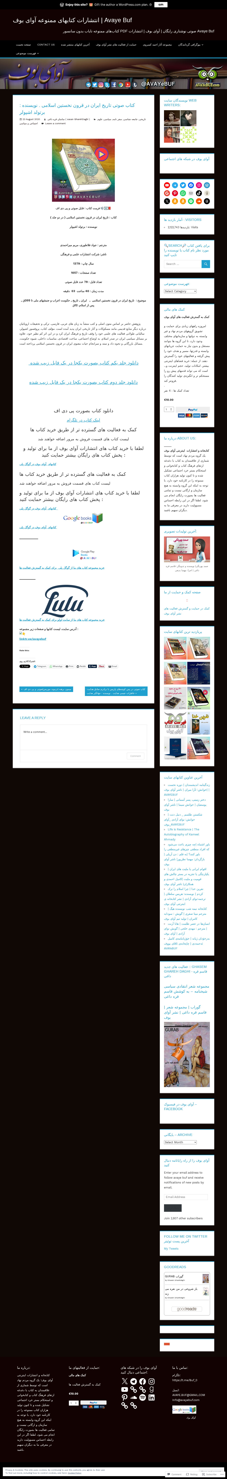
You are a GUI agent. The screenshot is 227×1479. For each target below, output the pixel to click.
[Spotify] (191, 201)
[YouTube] (125, 1389)
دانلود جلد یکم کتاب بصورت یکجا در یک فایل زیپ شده (83, 363)
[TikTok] (199, 193)
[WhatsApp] (183, 193)
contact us (46, 44)
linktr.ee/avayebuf (32, 639)
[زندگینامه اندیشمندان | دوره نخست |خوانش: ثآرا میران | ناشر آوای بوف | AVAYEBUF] (198, 674)
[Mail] (191, 193)
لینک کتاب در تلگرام (83, 420)
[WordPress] (207, 185)
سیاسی (107, 119)
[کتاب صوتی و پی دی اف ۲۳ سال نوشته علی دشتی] (198, 749)
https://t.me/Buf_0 (184, 1380)
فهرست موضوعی (26, 53)
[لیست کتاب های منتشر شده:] (175, 724)
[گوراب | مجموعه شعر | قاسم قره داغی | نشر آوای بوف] (187, 1086)
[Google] (167, 193)
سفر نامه (117, 119)
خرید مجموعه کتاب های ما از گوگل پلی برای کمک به (73, 567)
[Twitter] (183, 185)
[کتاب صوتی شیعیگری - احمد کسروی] (198, 649)
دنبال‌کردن (173, 1207)
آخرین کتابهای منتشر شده (75, 44)
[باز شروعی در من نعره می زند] (206, 1295)
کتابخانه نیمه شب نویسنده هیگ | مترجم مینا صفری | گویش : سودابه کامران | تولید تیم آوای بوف (185, 913)
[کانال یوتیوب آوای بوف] (167, 185)
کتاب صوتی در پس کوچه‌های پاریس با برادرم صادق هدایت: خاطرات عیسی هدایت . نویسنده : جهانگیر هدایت (115, 691)
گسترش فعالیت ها (30, 567)
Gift (161, 4)
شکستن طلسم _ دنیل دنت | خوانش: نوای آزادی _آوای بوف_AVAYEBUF (183, 819)
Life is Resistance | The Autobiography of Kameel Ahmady (181, 834)
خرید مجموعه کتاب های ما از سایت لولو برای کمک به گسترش (68, 619)
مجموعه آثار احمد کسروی (157, 44)
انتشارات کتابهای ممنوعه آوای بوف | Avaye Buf (72, 20)
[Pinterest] (175, 193)
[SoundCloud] (199, 201)
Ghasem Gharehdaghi (176, 1280)
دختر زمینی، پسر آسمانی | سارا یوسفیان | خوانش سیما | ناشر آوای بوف (185, 804)
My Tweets (171, 1248)
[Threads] (207, 201)
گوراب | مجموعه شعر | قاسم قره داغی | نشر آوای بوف (185, 1012)
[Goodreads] (207, 193)
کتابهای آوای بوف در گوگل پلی (37, 464)
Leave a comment (55, 123)
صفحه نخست (23, 44)
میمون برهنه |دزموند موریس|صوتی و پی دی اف (45, 690)
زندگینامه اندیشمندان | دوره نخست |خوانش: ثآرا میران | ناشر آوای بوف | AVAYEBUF (187, 790)
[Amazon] (175, 201)
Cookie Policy (74, 1473)
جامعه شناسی (130, 119)
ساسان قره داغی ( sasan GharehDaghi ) (69, 119)
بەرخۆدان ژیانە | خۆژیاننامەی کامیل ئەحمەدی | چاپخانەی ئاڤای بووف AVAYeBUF (187, 943)
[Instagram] (199, 185)
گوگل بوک (191, 1417)
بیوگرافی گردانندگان (189, 44)
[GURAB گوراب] (206, 1282)
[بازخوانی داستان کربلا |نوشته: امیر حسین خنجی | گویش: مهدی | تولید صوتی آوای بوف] (175, 749)
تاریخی (142, 119)
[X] (167, 201)
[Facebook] (191, 185)
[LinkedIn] (152, 1397)
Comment (135, 756)
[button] (167, 1344)
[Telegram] (175, 185)
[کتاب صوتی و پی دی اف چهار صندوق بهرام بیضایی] (175, 674)
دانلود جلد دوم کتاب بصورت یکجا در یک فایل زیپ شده (83, 382)
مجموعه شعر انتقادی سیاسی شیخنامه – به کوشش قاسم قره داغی (186, 991)
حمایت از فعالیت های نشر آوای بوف (116, 44)
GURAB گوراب (174, 1276)
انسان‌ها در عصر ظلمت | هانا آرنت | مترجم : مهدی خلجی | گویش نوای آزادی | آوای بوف (187, 928)
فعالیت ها (25, 619)
